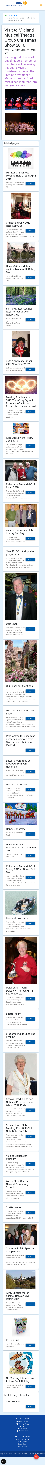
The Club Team (24, 1424)
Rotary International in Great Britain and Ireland (28, 1454)
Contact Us (23, 1429)
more (30, 184)
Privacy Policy (23, 1431)
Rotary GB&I (22, 1442)
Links (23, 1426)
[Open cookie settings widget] (3, 1461)
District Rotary (22, 1444)
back (30, 1406)
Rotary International (22, 1439)
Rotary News (22, 1446)
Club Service (14, 15)
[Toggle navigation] (41, 5)
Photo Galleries (23, 1422)
